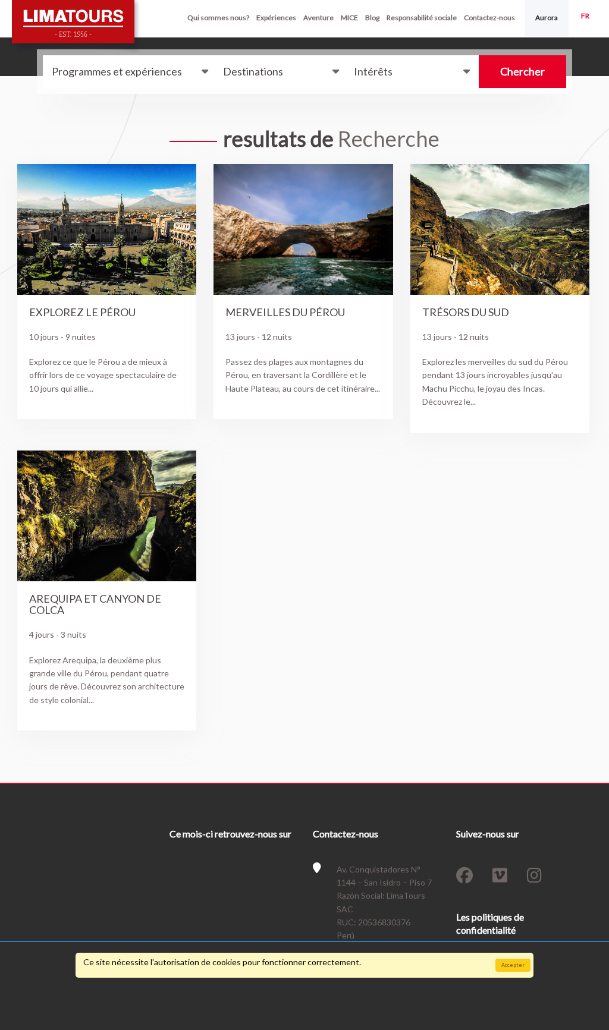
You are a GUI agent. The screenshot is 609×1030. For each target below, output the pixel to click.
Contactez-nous (489, 17)
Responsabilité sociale (422, 17)
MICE (349, 17)
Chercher (522, 71)
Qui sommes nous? (218, 17)
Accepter (513, 965)
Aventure (318, 17)
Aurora (546, 17)
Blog (372, 17)
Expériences (276, 17)
